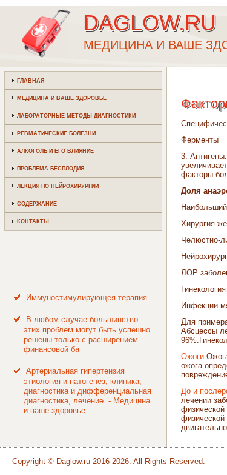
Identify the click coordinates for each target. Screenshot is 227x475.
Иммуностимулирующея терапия (86, 297)
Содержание (37, 204)
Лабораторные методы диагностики (76, 116)
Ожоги (192, 356)
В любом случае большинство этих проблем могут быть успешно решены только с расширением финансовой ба (87, 334)
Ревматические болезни (56, 133)
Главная (30, 81)
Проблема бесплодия (50, 169)
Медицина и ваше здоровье (62, 98)
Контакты (33, 221)
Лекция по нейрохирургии (58, 186)
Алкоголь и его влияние (55, 151)
